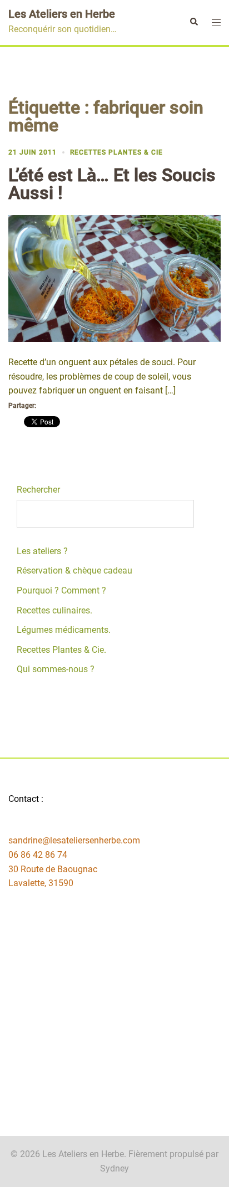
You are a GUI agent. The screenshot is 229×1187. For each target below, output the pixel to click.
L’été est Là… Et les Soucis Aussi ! (112, 184)
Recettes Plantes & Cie (116, 152)
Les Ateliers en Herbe (61, 14)
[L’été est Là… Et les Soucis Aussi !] (114, 278)
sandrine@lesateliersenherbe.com (74, 840)
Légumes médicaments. (64, 630)
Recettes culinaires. (54, 610)
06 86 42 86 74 (37, 855)
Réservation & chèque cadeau (74, 570)
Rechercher (38, 489)
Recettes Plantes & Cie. (61, 649)
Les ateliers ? (42, 551)
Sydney (114, 1168)
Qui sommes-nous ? (55, 669)
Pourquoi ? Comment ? (61, 590)
